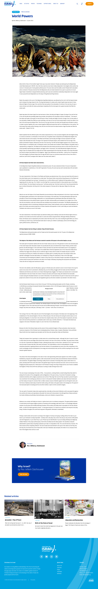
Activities (26, 3)
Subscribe (59, 567)
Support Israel (47, 3)
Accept (38, 298)
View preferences (60, 298)
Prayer (33, 3)
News (21, 3)
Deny (49, 298)
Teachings (39, 3)
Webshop (62, 3)
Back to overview (25, 11)
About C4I (55, 3)
